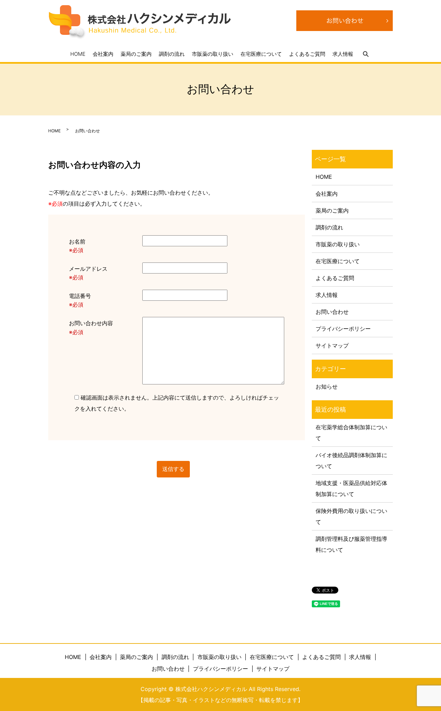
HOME (77, 53)
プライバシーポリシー (343, 328)
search (365, 54)
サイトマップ (332, 345)
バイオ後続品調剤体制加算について (351, 461)
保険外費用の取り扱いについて (351, 516)
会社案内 (103, 53)
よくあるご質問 (307, 53)
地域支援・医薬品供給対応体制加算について (351, 488)
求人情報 (342, 53)
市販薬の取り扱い (212, 53)
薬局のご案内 (136, 53)
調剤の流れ (172, 53)
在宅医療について (261, 53)
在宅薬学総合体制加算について (351, 433)
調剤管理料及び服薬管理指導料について (351, 544)
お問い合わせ (332, 311)
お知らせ (327, 386)
